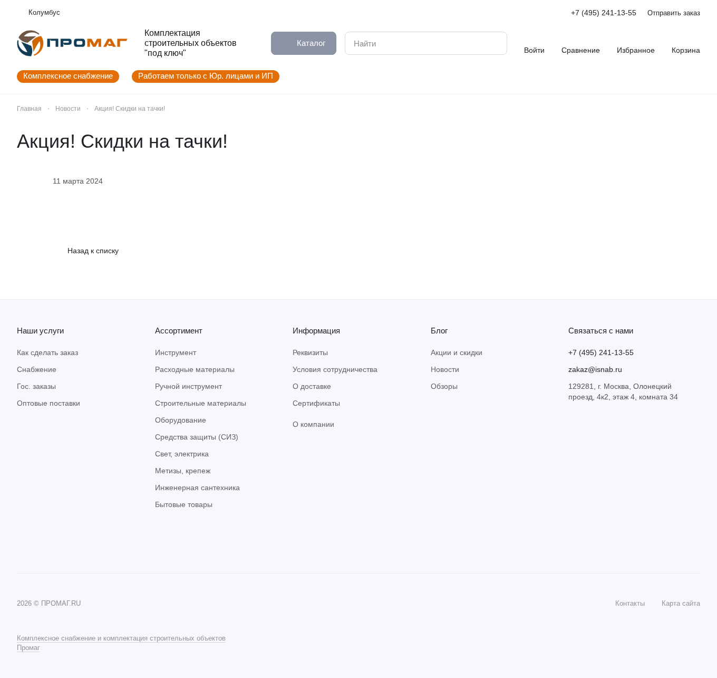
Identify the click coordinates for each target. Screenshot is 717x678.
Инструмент (175, 352)
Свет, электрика (182, 454)
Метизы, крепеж (182, 470)
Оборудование (180, 420)
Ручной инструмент (188, 386)
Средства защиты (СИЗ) (196, 437)
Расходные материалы (195, 369)
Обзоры (444, 386)
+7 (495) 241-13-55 (603, 12)
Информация (316, 330)
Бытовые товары (183, 504)
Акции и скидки (456, 352)
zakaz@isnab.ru (595, 369)
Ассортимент (178, 330)
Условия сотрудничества (335, 369)
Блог (439, 330)
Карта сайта (681, 603)
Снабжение (36, 369)
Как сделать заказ (47, 352)
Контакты (630, 603)
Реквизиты (310, 352)
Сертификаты (316, 403)
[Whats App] (44, 541)
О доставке (312, 386)
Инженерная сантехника (197, 487)
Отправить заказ (673, 13)
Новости (445, 369)
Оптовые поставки (48, 403)
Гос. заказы (36, 386)
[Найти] (493, 43)
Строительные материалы (200, 403)
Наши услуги (40, 330)
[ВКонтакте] (23, 541)
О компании (313, 424)
